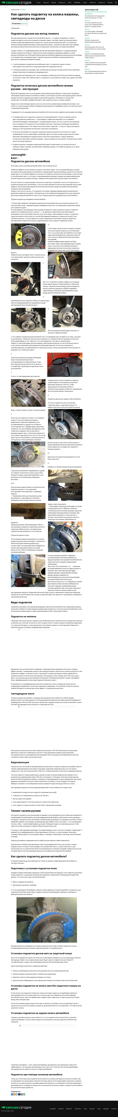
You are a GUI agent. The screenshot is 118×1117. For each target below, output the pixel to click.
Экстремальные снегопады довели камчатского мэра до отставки (94, 17)
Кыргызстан (101, 2)
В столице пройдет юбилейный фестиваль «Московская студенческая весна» (96, 33)
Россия (38, 2)
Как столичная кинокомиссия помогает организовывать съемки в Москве (96, 72)
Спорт (85, 1109)
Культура (92, 1109)
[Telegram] (17, 1094)
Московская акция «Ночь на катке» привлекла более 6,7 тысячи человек (95, 48)
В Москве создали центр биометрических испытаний (93, 41)
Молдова (110, 2)
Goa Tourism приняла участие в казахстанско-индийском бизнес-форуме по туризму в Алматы (94, 25)
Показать (24, 24)
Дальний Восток (89, 14)
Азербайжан (77, 2)
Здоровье (106, 1109)
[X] (19, 1094)
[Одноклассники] (14, 1094)
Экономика (22, 9)
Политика (60, 1109)
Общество (87, 29)
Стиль (98, 1109)
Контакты (114, 1109)
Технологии (78, 1109)
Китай (69, 2)
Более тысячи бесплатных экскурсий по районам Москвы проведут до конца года (96, 64)
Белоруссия (62, 2)
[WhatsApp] (24, 1094)
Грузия (85, 2)
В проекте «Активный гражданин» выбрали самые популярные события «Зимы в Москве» (95, 56)
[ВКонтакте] (12, 1094)
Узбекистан (92, 2)
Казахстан (46, 2)
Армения (53, 2)
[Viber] (22, 1094)
